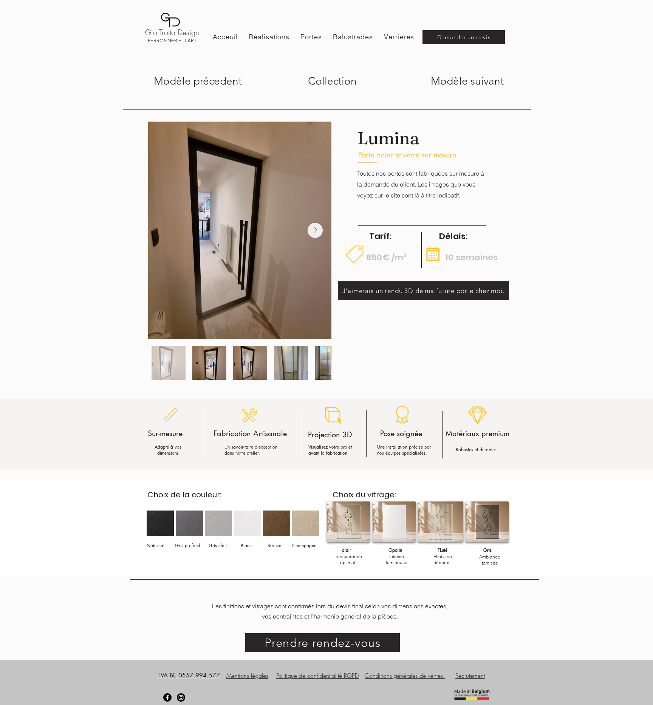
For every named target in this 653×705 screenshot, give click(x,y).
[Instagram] (181, 697)
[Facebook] (167, 697)
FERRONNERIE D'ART (172, 40)
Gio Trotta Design (172, 32)
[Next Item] (315, 230)
